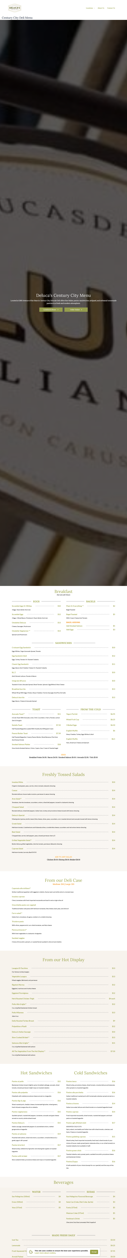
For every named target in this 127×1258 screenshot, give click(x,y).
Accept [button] (94, 1252)
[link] (15, 8)
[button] (94, 8)
